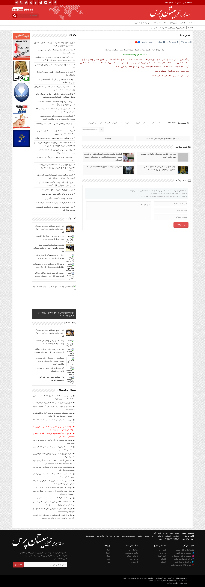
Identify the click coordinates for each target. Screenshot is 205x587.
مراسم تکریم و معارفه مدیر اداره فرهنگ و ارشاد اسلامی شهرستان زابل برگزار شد (56, 103)
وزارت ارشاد (134, 559)
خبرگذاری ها (133, 550)
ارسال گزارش (161, 556)
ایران (175, 23)
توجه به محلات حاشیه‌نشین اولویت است (57, 194)
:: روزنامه (161, 539)
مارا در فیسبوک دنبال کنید (183, 559)
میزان (108, 556)
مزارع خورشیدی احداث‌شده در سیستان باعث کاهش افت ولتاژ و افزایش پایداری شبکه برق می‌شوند (57, 167)
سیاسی (146, 536)
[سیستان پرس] (38, 549)
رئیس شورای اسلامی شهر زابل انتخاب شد (57, 189)
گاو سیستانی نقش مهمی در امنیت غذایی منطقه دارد (55, 125)
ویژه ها (116, 536)
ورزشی (153, 536)
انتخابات (176, 536)
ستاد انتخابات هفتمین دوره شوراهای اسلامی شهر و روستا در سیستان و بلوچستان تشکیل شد (54, 144)
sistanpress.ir (170, 122)
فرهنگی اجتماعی (132, 556)
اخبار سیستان (124, 122)
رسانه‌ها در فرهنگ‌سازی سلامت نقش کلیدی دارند (54, 202)
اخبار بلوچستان (157, 122)
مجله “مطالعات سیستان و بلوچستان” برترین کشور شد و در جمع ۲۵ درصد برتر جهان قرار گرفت (55, 59)
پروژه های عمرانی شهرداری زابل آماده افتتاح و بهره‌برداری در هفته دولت (57, 151)
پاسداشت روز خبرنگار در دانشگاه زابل (59, 198)
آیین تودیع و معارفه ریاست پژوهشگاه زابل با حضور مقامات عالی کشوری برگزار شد (54, 44)
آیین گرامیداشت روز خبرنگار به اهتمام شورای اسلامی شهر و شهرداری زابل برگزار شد (57, 184)
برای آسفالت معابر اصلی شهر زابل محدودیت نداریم (54, 138)
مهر (109, 562)
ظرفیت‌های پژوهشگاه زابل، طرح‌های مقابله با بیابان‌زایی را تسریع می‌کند (50, 257)
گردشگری (134, 562)
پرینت (152, 42)
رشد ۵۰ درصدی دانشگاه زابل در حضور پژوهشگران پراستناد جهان (55, 73)
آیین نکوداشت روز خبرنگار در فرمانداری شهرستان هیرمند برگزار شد (55, 209)
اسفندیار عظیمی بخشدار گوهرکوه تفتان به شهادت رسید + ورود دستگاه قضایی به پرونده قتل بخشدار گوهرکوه (103, 157)
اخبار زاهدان (136, 122)
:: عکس (176, 539)
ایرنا (108, 550)
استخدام (163, 562)
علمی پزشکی (89, 536)
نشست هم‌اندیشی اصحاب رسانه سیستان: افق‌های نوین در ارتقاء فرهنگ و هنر (54, 88)
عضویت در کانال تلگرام (184, 553)
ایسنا (108, 553)
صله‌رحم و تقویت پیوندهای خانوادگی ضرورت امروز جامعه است (158, 156)
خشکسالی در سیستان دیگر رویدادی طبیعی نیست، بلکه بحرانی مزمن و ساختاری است (57, 118)
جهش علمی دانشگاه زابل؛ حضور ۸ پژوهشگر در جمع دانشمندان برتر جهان (56, 132)
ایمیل (160, 42)
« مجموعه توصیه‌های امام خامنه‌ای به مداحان (162, 138)
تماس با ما (169, 2)
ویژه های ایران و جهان (104, 536)
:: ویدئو (169, 539)
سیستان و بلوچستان (161, 23)
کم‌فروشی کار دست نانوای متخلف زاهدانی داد (104, 166)
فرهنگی (160, 536)
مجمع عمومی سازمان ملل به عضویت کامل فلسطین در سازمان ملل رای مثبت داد (160, 168)
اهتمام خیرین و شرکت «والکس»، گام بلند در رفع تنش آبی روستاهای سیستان (55, 110)
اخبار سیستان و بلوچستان (108, 122)
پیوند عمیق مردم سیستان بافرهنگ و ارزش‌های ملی (56, 159)
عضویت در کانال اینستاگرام (182, 556)
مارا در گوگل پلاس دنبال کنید (181, 565)
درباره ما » (108, 138)
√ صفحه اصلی (186, 23)
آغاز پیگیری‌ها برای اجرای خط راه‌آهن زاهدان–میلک (167, 27)
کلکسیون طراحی (172, 583)
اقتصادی (168, 536)
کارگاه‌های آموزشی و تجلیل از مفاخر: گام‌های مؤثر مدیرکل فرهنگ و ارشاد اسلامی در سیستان (55, 95)
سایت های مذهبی (131, 553)
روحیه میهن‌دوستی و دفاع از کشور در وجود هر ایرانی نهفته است (56, 81)
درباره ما (178, 2)
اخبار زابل (146, 122)
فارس (108, 559)
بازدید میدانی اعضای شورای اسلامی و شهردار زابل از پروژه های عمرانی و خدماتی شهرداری (55, 176)
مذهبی (139, 536)
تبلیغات (163, 559)
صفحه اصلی (187, 2)
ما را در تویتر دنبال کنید (183, 562)
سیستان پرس (92, 122)
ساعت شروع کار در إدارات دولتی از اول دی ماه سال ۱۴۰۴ (55, 66)
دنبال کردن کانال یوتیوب (184, 550)
